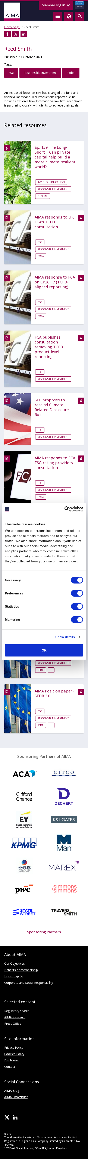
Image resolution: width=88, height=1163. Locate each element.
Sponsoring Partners (44, 932)
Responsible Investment (40, 73)
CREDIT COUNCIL (79, 4)
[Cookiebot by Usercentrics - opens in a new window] (64, 509)
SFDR (41, 670)
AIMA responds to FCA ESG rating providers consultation (55, 462)
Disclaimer (11, 1060)
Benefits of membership (21, 970)
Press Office (12, 1023)
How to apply (13, 976)
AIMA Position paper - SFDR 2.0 (55, 693)
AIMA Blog (11, 1091)
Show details (65, 637)
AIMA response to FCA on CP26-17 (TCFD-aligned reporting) (55, 282)
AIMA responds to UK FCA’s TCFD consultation (54, 222)
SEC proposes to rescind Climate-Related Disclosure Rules (52, 407)
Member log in (54, 5)
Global (70, 73)
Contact (9, 1067)
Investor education (51, 182)
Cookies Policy (14, 1054)
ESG (11, 73)
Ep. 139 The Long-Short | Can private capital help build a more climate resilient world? (55, 157)
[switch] (77, 593)
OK (44, 650)
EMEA (41, 256)
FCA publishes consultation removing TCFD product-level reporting (49, 347)
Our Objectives (14, 963)
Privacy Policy (13, 1047)
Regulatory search (16, 1011)
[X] (7, 1117)
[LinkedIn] (15, 1117)
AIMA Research (14, 1017)
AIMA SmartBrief (16, 1097)
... (51, 670)
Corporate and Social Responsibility (28, 983)
